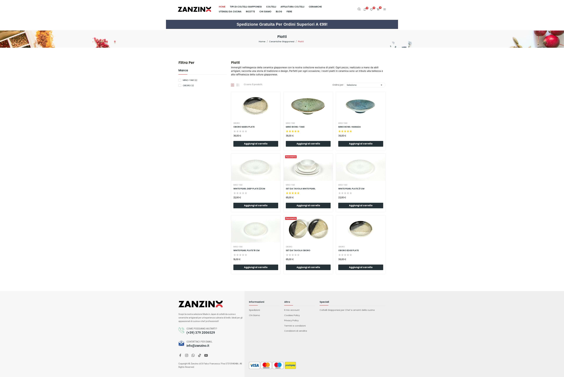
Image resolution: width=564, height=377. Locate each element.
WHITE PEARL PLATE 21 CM (351, 188)
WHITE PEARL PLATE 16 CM (246, 250)
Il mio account (292, 310)
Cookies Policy (292, 315)
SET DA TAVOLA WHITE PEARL (300, 188)
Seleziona (365, 85)
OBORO (188, 85)
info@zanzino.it (198, 345)
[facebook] (180, 355)
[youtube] (206, 355)
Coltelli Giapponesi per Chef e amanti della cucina (347, 310)
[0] (364, 9)
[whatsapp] (193, 355)
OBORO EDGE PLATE (348, 250)
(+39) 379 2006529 (201, 332)
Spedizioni (254, 310)
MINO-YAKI (190, 80)
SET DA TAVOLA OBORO (298, 250)
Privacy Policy (291, 320)
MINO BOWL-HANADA (349, 127)
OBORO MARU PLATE (244, 127)
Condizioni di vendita (295, 330)
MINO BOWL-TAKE (295, 127)
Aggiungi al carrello (255, 143)
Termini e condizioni (295, 325)
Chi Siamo (254, 315)
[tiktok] (199, 355)
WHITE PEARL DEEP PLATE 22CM (249, 188)
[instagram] (186, 355)
